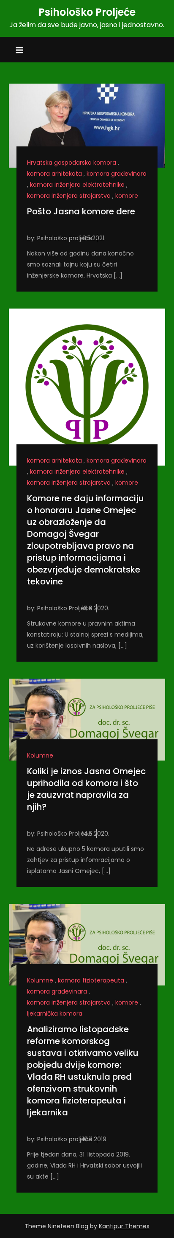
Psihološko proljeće (64, 238)
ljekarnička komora (54, 1013)
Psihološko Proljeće (87, 12)
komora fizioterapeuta (91, 980)
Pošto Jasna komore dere (81, 211)
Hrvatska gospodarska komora (71, 162)
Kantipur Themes (124, 1226)
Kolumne (40, 755)
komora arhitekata (54, 173)
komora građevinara (117, 173)
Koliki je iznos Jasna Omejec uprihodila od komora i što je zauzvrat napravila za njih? (86, 789)
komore (126, 195)
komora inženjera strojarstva (69, 195)
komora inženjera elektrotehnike (77, 184)
